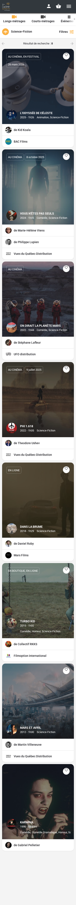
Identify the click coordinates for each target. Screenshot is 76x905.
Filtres (63, 31)
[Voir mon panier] (58, 6)
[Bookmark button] (66, 56)
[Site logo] (6, 6)
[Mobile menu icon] (69, 6)
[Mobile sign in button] (49, 6)
